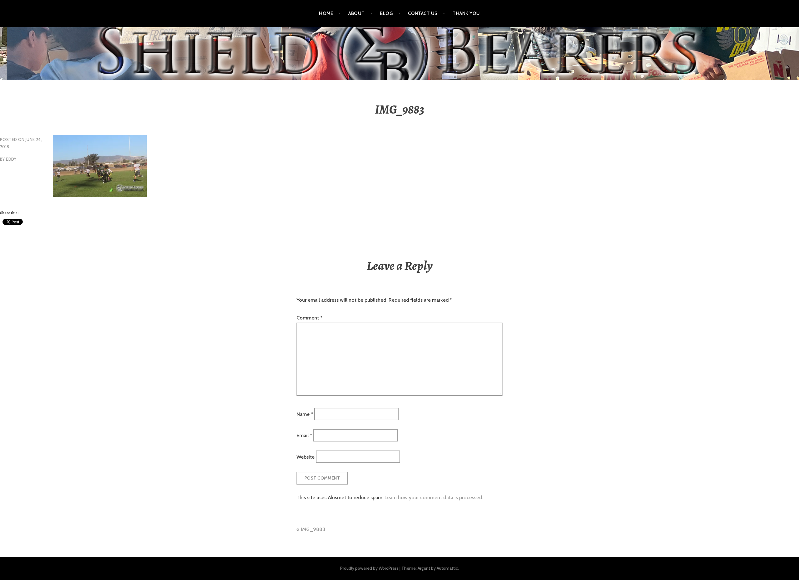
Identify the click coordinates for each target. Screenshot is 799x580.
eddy (11, 159)
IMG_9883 (313, 529)
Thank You (466, 13)
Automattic (447, 568)
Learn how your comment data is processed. (434, 497)
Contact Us (423, 13)
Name (305, 414)
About (356, 13)
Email (304, 435)
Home (326, 13)
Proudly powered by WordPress (369, 568)
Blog (386, 13)
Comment (309, 318)
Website (306, 457)
